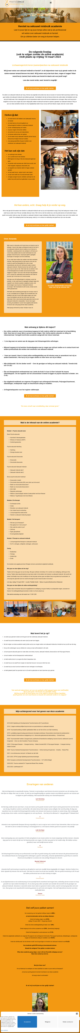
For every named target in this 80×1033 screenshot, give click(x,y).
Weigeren (47, 1022)
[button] (77, 1013)
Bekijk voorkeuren (68, 1022)
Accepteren (27, 1022)
